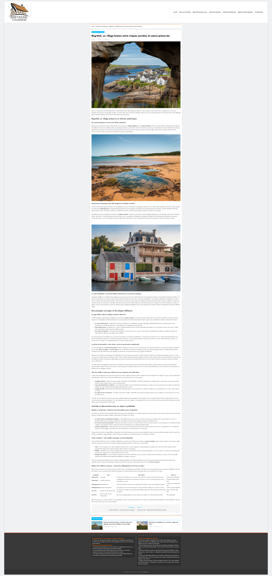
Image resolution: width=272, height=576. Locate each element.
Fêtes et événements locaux (200, 12)
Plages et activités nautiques (245, 12)
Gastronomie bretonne (215, 12)
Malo (94, 39)
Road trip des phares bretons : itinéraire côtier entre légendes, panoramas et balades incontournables (118, 523)
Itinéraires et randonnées (229, 12)
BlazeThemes (146, 572)
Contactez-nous (259, 12)
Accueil (175, 12)
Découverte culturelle (185, 12)
